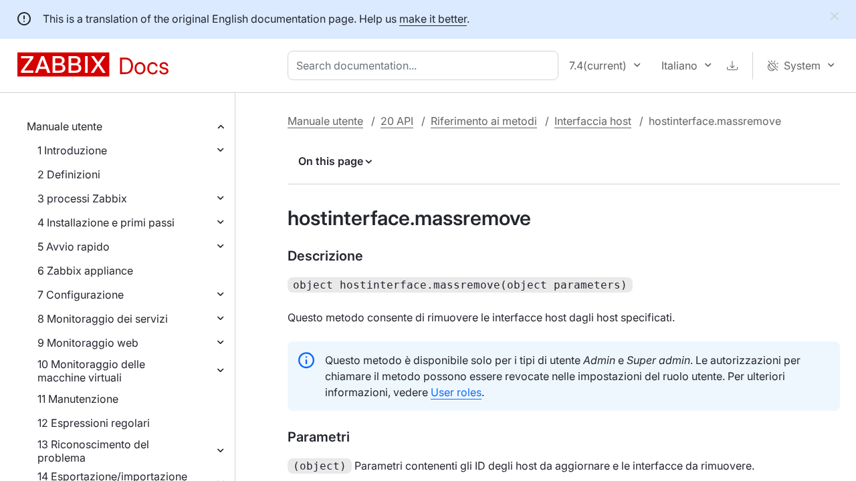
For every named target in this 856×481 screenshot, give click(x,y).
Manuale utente (64, 126)
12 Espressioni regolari (93, 423)
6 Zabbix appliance (85, 270)
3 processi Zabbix (82, 198)
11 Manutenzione (77, 399)
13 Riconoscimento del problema (93, 451)
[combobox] (426, 65)
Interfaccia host (592, 121)
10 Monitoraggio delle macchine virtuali (91, 370)
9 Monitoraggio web (87, 342)
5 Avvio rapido (73, 246)
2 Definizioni (68, 174)
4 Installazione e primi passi (106, 222)
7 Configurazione (80, 294)
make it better (433, 18)
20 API (397, 121)
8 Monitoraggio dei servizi (102, 318)
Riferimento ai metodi (484, 121)
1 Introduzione (72, 150)
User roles (456, 392)
